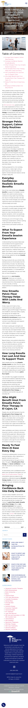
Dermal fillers (9, 601)
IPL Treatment (9, 611)
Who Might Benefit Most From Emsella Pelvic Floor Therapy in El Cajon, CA (14, 78)
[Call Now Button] (3, 705)
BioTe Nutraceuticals (11, 590)
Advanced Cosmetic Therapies (14, 588)
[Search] (25, 535)
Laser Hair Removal (10, 613)
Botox (7, 594)
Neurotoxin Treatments (11, 622)
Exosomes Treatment (11, 608)
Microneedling (9, 620)
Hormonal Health (10, 610)
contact (12, 513)
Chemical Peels (9, 595)
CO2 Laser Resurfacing (11, 597)
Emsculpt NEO (9, 602)
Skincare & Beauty (10, 627)
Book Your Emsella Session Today (11, 474)
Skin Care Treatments (11, 626)
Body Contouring (10, 592)
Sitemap (17, 687)
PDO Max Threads (10, 624)
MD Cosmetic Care (9, 105)
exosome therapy (10, 606)
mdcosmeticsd (9, 618)
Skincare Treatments (11, 629)
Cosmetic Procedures (11, 599)
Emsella (7, 604)
